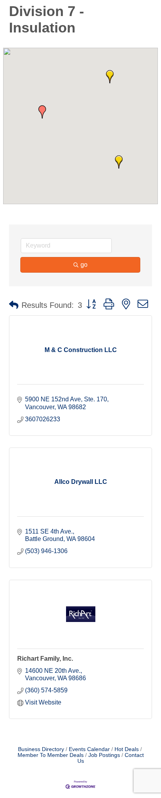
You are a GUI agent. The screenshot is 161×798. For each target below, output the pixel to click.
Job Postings (104, 755)
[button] (42, 112)
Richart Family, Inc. (45, 658)
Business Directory (41, 749)
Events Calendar (89, 749)
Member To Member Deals (51, 755)
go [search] (84, 264)
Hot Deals (126, 749)
